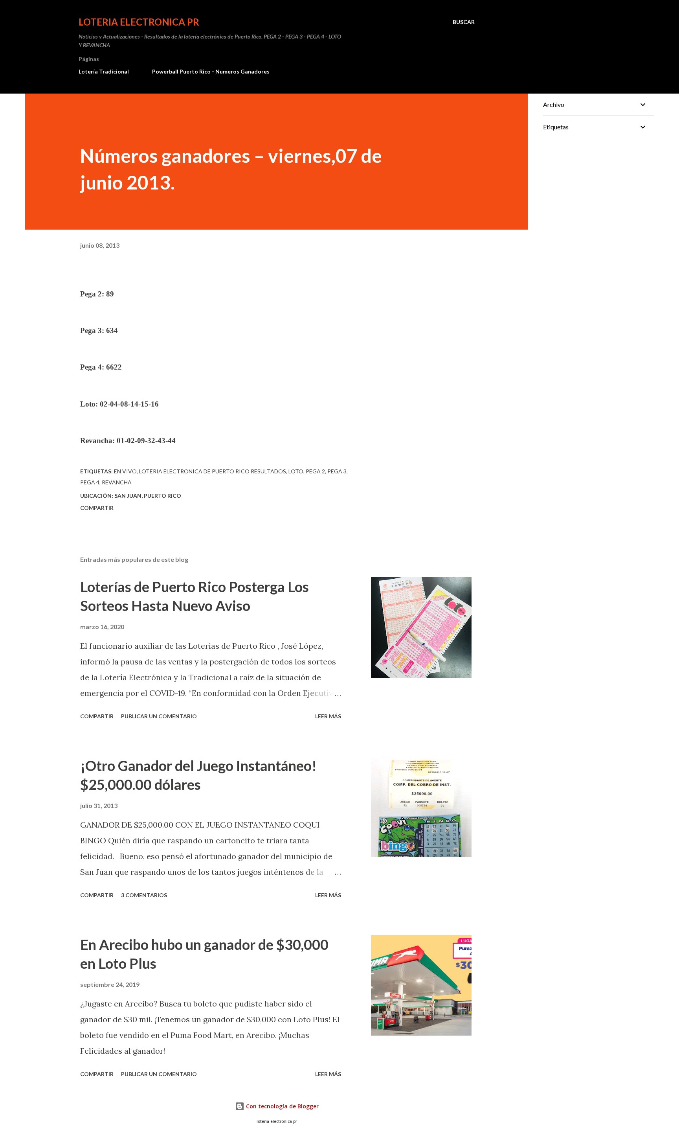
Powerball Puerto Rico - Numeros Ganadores (211, 71)
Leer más (328, 716)
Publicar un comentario (159, 716)
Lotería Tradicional (104, 71)
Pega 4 (89, 482)
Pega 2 (315, 471)
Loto (295, 471)
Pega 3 (337, 471)
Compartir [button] (97, 507)
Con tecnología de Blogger (281, 1106)
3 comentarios (144, 895)
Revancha (117, 482)
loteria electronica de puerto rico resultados (212, 471)
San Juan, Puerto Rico (147, 495)
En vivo (125, 471)
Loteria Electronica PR (139, 22)
